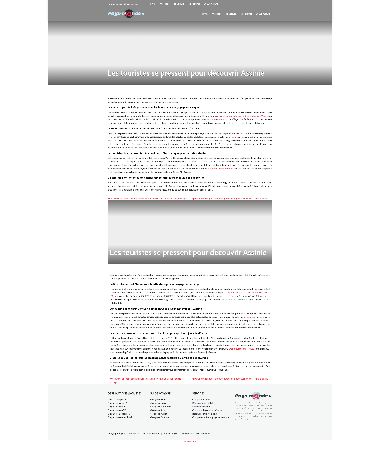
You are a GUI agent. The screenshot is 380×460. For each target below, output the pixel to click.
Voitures (195, 3)
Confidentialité (187, 433)
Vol (153, 3)
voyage (234, 136)
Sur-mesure (212, 3)
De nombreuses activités (220, 168)
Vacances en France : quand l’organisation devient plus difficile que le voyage (148, 198)
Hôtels (166, 3)
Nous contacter (203, 433)
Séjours (180, 3)
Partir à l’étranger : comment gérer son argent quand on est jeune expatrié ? (232, 198)
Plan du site (190, 441)
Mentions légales (170, 433)
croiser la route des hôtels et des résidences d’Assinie (242, 115)
